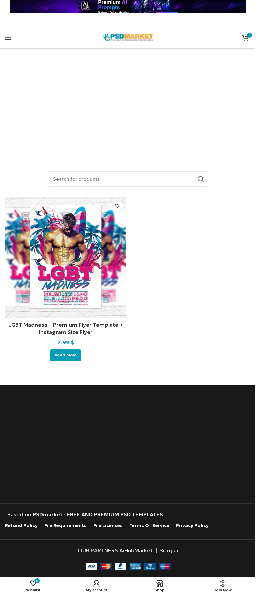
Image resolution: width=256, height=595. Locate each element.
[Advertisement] (128, 102)
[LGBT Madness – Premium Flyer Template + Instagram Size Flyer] (65, 257)
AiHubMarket (136, 550)
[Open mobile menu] (8, 37)
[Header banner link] (128, 6)
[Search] (200, 179)
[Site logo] (128, 36)
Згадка (169, 550)
